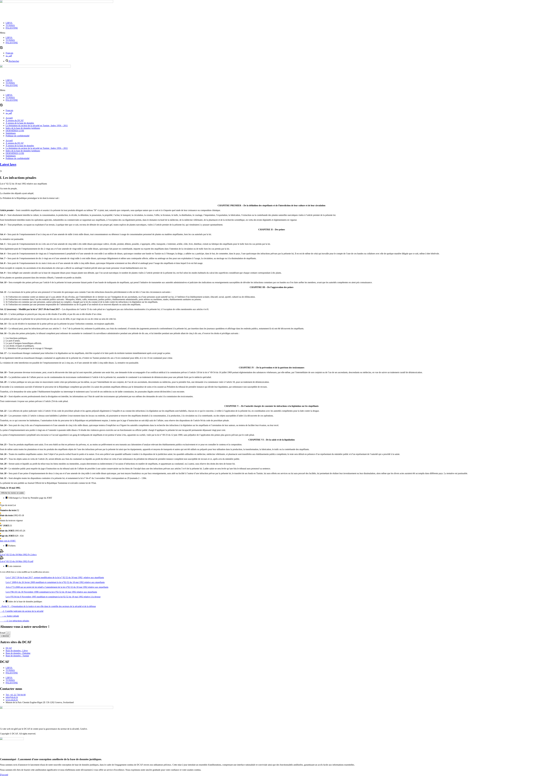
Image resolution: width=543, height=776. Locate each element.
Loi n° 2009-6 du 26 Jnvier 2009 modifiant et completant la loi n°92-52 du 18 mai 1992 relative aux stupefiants (55, 582)
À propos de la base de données (20, 123)
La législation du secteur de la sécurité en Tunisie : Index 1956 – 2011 (37, 125)
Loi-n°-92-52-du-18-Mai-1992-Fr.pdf (16, 561)
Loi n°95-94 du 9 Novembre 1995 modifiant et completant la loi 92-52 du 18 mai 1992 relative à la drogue (53, 597)
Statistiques (11, 133)
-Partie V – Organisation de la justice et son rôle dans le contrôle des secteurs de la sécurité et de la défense (48, 606)
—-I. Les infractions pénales (14, 621)
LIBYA (9, 23)
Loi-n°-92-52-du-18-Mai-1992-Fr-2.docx (18, 554)
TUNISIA (10, 25)
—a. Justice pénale (9, 616)
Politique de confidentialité (17, 136)
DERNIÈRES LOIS (15, 130)
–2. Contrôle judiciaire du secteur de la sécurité (21, 611)
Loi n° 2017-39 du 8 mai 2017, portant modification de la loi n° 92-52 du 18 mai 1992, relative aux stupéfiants (55, 577)
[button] (271, 33)
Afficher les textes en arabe (12, 493)
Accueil (9, 118)
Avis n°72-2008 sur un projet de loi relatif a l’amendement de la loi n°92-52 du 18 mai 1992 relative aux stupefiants (57, 587)
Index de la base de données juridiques (23, 128)
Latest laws (8, 164)
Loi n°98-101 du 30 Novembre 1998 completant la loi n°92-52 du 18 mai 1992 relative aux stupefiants (51, 592)
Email (3, 633)
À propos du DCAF (15, 120)
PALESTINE (12, 28)
